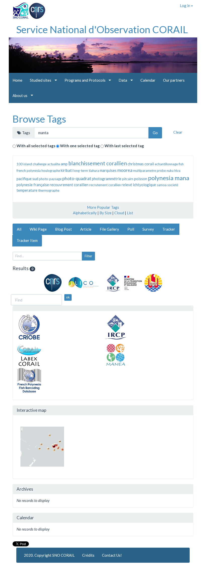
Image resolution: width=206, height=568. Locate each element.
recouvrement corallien (69, 184)
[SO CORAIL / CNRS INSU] (27, 9)
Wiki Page (38, 229)
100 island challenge (31, 164)
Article (85, 229)
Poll (130, 229)
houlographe (50, 171)
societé (172, 185)
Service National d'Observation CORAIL (102, 29)
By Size (105, 213)
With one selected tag (80, 145)
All (19, 229)
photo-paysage (50, 179)
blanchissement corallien (97, 163)
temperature (27, 190)
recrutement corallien (105, 185)
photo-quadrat (76, 178)
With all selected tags (36, 145)
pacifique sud (27, 178)
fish (181, 164)
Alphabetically (85, 213)
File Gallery (109, 229)
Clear (177, 132)
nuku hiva (173, 171)
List (130, 213)
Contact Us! (112, 555)
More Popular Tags (103, 207)
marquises (108, 170)
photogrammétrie (106, 178)
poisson (140, 178)
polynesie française (33, 184)
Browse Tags (39, 119)
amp (64, 164)
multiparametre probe (149, 171)
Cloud (119, 213)
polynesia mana (168, 177)
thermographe (48, 190)
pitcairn (127, 179)
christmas (136, 164)
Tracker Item (27, 240)
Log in (185, 5)
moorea (124, 170)
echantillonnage (166, 164)
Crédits (88, 555)
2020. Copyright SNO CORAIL (49, 555)
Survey (148, 229)
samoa (162, 185)
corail (149, 164)
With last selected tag (124, 145)
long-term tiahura (86, 171)
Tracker (168, 229)
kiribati (67, 170)
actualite (53, 164)
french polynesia (29, 171)
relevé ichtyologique (139, 184)
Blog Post (63, 229)
